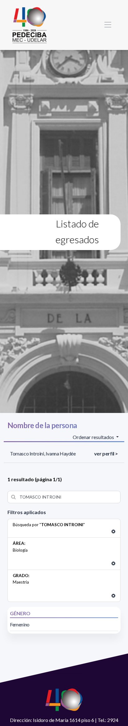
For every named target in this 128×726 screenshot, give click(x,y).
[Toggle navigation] (108, 25)
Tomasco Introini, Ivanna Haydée (43, 453)
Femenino (20, 624)
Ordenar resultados (94, 437)
